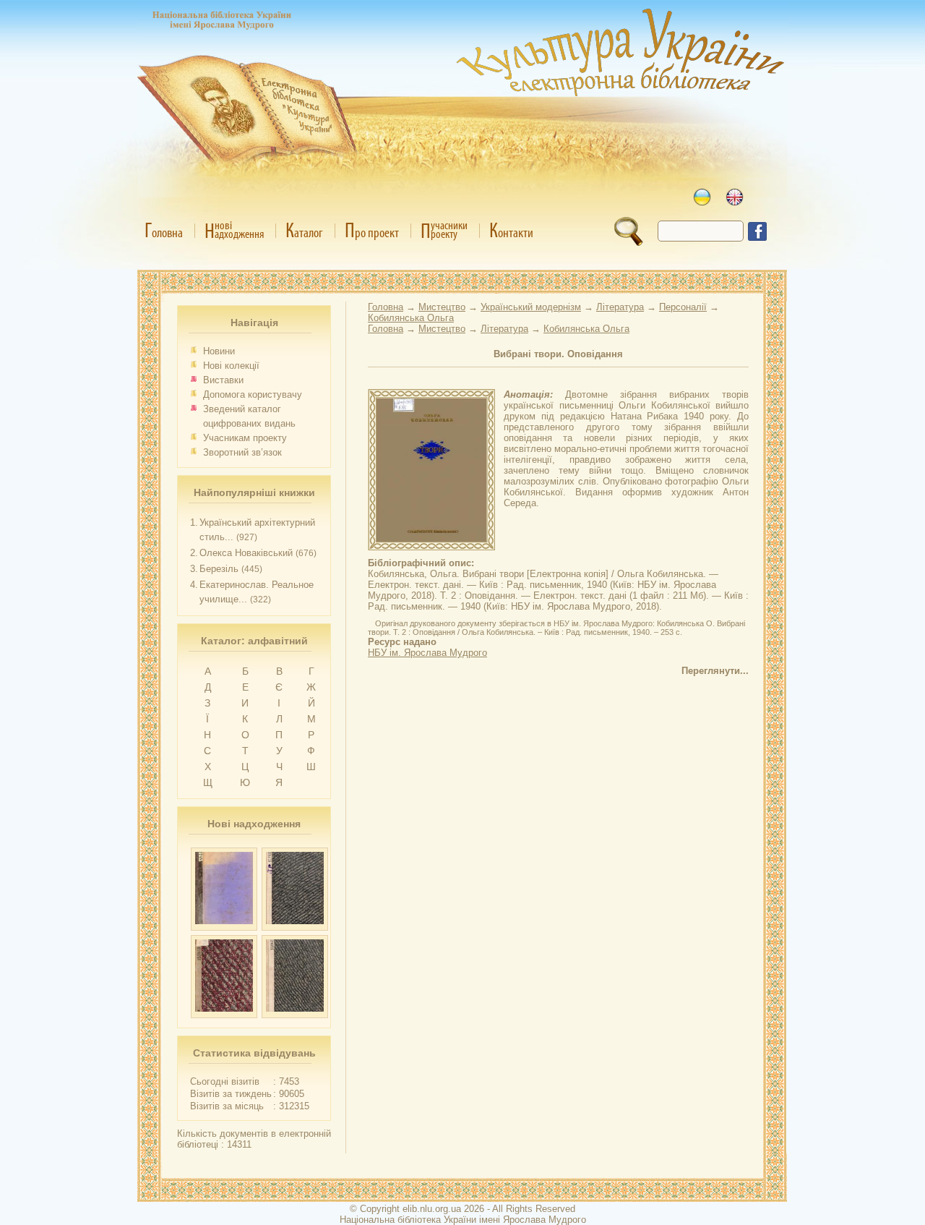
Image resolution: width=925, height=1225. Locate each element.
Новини (219, 351)
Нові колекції (231, 365)
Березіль (218, 568)
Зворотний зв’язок (242, 452)
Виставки (223, 380)
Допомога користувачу (252, 394)
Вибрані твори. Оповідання (558, 354)
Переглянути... (715, 670)
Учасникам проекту (245, 437)
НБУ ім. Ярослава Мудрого (427, 652)
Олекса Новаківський (246, 552)
